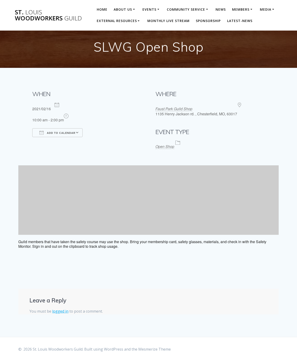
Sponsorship (208, 21)
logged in (60, 311)
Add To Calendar (60, 133)
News (221, 9)
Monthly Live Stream (168, 21)
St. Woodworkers (48, 15)
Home (102, 9)
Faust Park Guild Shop (173, 108)
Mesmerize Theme (154, 349)
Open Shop (164, 146)
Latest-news (239, 21)
